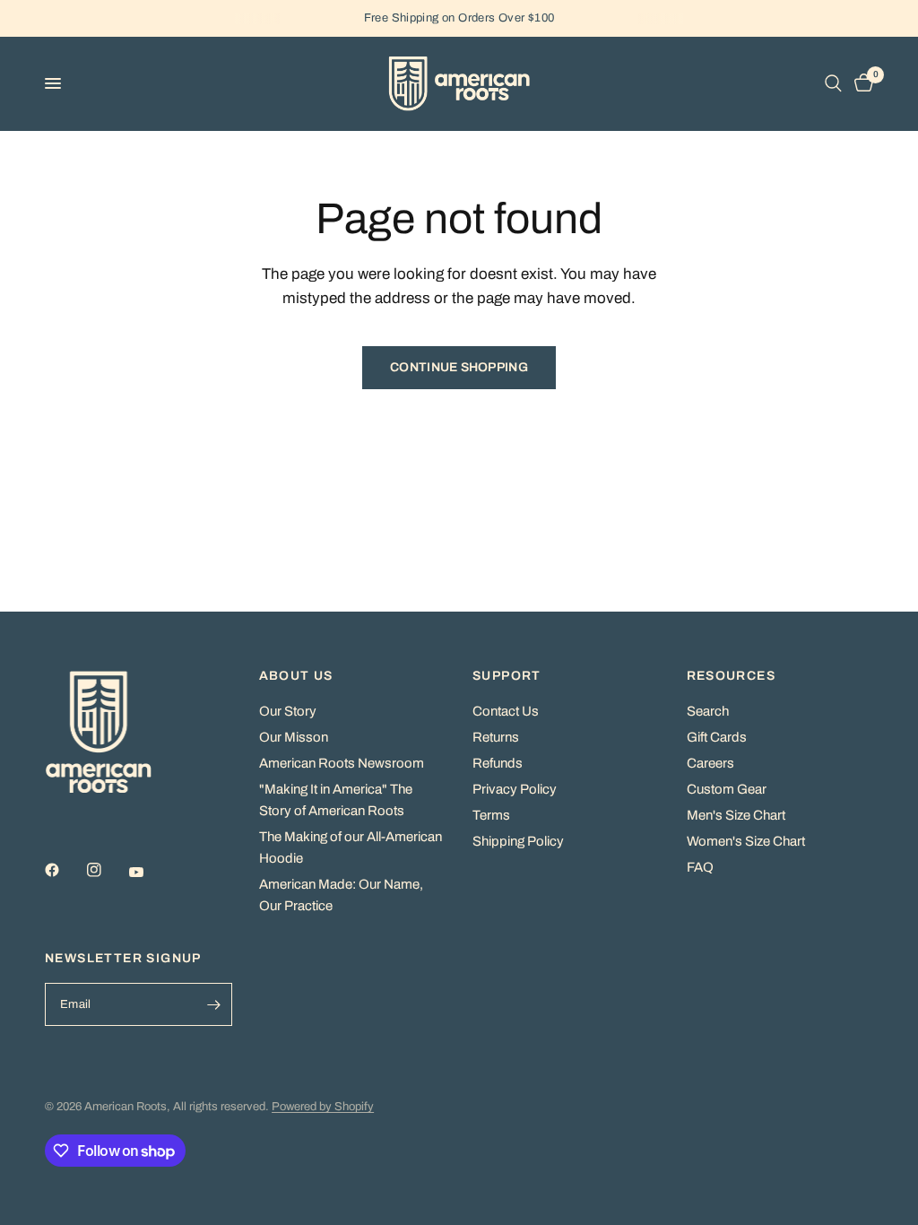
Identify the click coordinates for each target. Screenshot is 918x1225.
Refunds (497, 763)
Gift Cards (717, 737)
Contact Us (505, 711)
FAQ (700, 867)
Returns (495, 737)
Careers (710, 763)
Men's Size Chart (736, 815)
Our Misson (293, 737)
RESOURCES (731, 676)
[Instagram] (106, 870)
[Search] (833, 83)
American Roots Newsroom (341, 763)
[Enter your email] (214, 1004)
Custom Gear (726, 789)
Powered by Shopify (323, 1106)
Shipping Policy (518, 841)
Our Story (287, 711)
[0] (860, 83)
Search (708, 711)
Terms (491, 815)
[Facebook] (64, 870)
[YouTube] (149, 872)
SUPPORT (506, 676)
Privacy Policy (514, 789)
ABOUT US (296, 676)
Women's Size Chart (746, 841)
